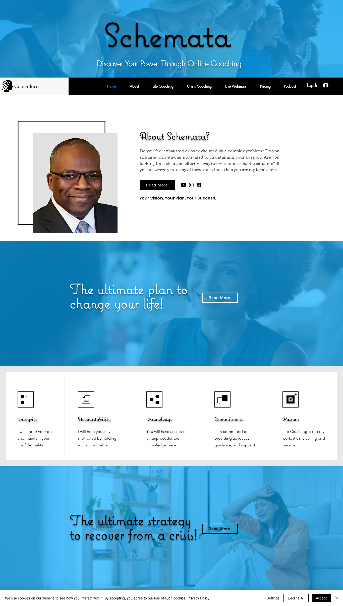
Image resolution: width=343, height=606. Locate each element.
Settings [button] (273, 597)
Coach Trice (26, 86)
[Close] (337, 598)
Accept (321, 597)
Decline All (296, 597)
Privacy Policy (198, 597)
